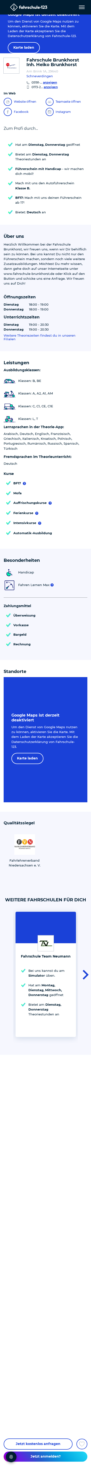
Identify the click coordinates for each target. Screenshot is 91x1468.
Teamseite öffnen (68, 101)
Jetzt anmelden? (46, 1456)
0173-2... (45, 87)
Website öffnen (25, 101)
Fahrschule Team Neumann (46, 956)
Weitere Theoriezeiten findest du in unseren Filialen (39, 337)
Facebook (21, 112)
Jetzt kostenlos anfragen (38, 1444)
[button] (84, 974)
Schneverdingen (39, 76)
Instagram (63, 112)
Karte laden (23, 47)
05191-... (44, 82)
